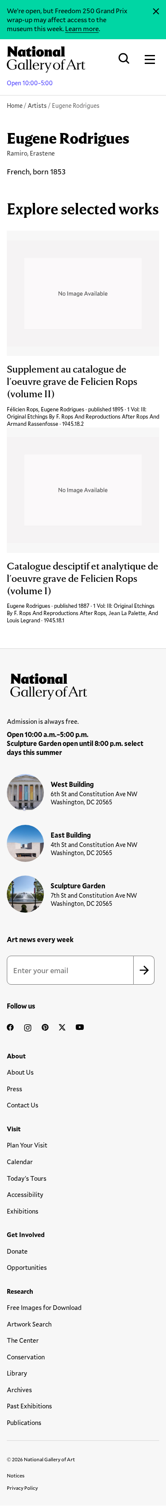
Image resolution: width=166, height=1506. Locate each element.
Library (17, 1373)
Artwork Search (29, 1324)
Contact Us (22, 1105)
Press (14, 1088)
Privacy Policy (22, 1487)
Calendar (20, 1161)
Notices (16, 1475)
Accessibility (25, 1194)
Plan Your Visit (27, 1145)
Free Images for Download (44, 1307)
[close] (156, 11)
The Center (23, 1340)
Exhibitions (22, 1211)
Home (15, 105)
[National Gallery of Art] (83, 685)
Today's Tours (26, 1178)
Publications (24, 1422)
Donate (17, 1251)
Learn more (82, 28)
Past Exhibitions (29, 1406)
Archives (19, 1389)
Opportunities (27, 1267)
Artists (37, 105)
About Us (20, 1072)
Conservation (26, 1357)
